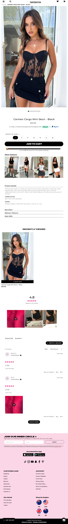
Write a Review (56, 343)
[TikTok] (25, 462)
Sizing (5, 476)
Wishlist (38, 489)
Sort (46, 349)
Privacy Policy (40, 481)
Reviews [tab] (9, 338)
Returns (6, 481)
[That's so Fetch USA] (45, 502)
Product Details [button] (10, 186)
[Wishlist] (57, 1)
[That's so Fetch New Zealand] (45, 511)
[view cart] (64, 1)
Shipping (6, 473)
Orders (6, 478)
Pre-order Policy (40, 484)
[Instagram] (28, 462)
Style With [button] (8, 216)
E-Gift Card (39, 478)
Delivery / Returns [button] (11, 213)
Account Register (41, 476)
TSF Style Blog (7, 500)
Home (4, 4)
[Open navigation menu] (3, 1)
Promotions (7, 489)
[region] (32, 319)
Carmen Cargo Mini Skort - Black (18, 4)
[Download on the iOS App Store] (28, 456)
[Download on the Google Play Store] (39, 456)
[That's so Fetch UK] (39, 511)
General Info (7, 486)
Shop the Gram (8, 502)
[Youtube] (32, 462)
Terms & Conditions (41, 486)
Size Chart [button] (8, 210)
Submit (54, 442)
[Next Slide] (55, 319)
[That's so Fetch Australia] (39, 502)
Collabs (5, 505)
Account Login (40, 473)
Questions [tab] (18, 338)
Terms (60, 446)
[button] (15, 137)
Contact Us (7, 491)
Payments (6, 484)
